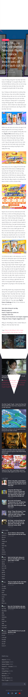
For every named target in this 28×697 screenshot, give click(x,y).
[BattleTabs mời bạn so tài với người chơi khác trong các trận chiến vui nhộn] (14, 418)
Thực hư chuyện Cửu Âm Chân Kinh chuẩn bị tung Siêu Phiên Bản (17, 582)
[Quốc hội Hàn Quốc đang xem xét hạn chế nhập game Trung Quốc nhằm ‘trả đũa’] (4, 568)
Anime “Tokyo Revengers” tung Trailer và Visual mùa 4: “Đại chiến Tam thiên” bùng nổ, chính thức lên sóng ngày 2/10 (16, 513)
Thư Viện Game (6, 678)
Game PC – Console (7, 666)
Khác (3, 669)
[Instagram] (12, 693)
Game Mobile (5, 662)
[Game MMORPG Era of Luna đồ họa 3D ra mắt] (4, 641)
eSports (4, 659)
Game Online (5, 664)
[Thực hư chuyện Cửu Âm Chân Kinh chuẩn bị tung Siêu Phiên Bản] (4, 592)
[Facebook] (8, 693)
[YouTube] (20, 693)
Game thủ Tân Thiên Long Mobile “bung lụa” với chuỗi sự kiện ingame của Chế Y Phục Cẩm (13, 470)
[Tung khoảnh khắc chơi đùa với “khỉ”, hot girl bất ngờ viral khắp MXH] (14, 367)
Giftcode (4, 673)
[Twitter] (16, 693)
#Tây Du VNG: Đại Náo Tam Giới (14, 332)
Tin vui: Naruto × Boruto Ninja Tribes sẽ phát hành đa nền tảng (17, 533)
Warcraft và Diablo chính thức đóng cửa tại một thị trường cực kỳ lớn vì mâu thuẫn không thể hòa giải (14, 451)
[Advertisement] (14, 15)
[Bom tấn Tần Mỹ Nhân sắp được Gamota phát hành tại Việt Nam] (4, 617)
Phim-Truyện (5, 680)
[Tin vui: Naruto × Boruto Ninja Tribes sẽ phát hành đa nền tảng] (4, 543)
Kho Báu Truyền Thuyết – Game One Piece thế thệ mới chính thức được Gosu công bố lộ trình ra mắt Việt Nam (14, 405)
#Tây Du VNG (8, 330)
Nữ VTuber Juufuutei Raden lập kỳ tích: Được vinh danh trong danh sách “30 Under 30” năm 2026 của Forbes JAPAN (16, 523)
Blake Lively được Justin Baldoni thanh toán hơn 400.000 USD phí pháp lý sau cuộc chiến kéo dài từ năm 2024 (17, 483)
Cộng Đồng (5, 671)
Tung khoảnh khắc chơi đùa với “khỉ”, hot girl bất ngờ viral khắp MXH (13, 376)
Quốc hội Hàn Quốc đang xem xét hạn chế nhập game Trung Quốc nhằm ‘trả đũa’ (16, 559)
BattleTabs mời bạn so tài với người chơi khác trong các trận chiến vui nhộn (14, 429)
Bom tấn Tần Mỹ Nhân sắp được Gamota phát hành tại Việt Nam (16, 607)
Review (4, 675)
